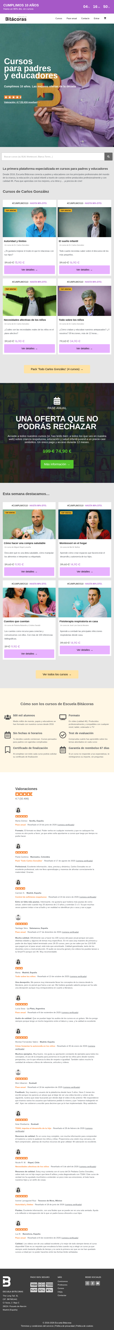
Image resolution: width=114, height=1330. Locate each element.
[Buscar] (108, 156)
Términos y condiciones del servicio (37, 1326)
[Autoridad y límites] (29, 222)
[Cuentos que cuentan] (29, 602)
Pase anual (72, 18)
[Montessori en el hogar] (84, 524)
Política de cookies (84, 1326)
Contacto (85, 18)
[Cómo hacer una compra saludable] (29, 524)
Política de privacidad (64, 1326)
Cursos (58, 18)
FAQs (60, 1292)
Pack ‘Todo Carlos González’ (28, 861)
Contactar (62, 1295)
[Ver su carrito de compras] (105, 18)
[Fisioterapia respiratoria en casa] (84, 602)
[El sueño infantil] (84, 222)
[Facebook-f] (92, 1283)
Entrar (96, 18)
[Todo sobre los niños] (84, 301)
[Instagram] (87, 1283)
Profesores (62, 1285)
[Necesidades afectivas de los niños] (29, 301)
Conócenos (63, 1281)
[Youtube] (98, 1283)
